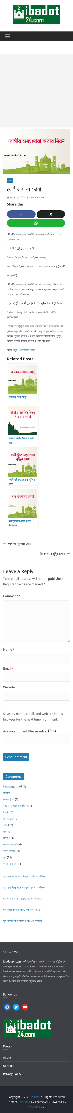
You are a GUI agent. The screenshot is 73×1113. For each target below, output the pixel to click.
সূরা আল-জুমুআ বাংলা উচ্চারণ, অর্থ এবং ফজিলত (24, 876)
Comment (11, 596)
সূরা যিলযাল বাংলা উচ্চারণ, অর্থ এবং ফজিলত (22, 921)
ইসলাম (6, 812)
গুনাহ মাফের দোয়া (27, 350)
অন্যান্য (6, 793)
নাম (4, 831)
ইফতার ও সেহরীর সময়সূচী (14, 806)
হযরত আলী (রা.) (10, 864)
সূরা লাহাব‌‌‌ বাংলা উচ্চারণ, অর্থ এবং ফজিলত (21, 910)
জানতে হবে (8, 818)
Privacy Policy (12, 1074)
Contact (8, 1066)
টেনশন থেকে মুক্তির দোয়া (52, 554)
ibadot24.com (12, 961)
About (7, 1057)
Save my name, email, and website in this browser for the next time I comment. (33, 717)
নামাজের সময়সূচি (10, 844)
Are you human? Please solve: (25, 731)
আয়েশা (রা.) (8, 799)
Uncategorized (12, 786)
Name (9, 649)
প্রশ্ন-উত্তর (9, 851)
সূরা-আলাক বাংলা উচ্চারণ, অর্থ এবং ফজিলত (22, 898)
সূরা (4, 857)
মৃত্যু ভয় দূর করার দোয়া (19, 543)
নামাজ (5, 838)
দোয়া (10, 180)
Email (8, 668)
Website (9, 687)
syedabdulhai (36, 197)
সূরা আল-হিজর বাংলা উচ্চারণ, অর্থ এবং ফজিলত (24, 887)
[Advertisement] (36, 90)
